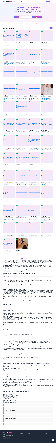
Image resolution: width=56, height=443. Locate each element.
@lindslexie (5, 146)
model (17, 64)
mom (29, 99)
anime (42, 98)
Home (37, 433)
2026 (17, 63)
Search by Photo (21, 1)
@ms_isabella (6, 42)
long (49, 149)
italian (37, 149)
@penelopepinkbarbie (7, 216)
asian (17, 98)
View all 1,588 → (30, 438)
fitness (24, 63)
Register (48, 1)
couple (32, 219)
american (30, 149)
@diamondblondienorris (44, 130)
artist (42, 219)
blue (6, 184)
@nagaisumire (18, 164)
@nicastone (43, 164)
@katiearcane (18, 181)
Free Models (39, 1)
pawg (21, 149)
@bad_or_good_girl (44, 42)
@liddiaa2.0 (43, 181)
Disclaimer (38, 438)
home (10, 63)
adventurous (5, 63)
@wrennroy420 (43, 216)
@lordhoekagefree (6, 130)
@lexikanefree (31, 95)
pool (25, 184)
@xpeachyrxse (18, 60)
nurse (42, 220)
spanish (30, 150)
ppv (31, 99)
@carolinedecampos (32, 146)
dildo (31, 98)
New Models (29, 1)
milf (12, 63)
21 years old (5, 236)
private (13, 98)
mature (19, 149)
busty (7, 98)
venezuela (50, 99)
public (34, 184)
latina (42, 99)
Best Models (34, 1)
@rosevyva (43, 95)
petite (10, 98)
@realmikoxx (31, 164)
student (47, 99)
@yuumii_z (18, 95)
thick (17, 185)
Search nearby (15, 1)
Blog (25, 1)
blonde (5, 219)
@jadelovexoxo (31, 130)
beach (17, 184)
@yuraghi (17, 130)
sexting (36, 184)
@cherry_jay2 (18, 42)
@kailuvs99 (43, 60)
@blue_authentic (6, 181)
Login (44, 1)
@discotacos (31, 42)
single (46, 220)
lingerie (44, 63)
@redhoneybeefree (6, 95)
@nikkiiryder (30, 181)
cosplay (21, 63)
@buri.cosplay (43, 146)
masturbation (37, 98)
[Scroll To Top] (53, 440)
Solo (29, 433)
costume (49, 98)
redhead (5, 99)
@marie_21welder (18, 216)
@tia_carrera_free (6, 164)
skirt (4, 64)
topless (7, 64)
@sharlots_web (18, 146)
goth (23, 98)
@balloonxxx (6, 250)
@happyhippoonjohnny (32, 216)
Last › (33, 258)
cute (23, 184)
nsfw (8, 98)
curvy (21, 184)
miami (9, 149)
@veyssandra (18, 250)
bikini (8, 63)
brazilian (35, 149)
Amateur (29, 434)
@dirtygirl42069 (6, 60)
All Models (21, 433)
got (21, 98)
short (46, 63)
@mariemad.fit (31, 60)
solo (33, 99)
